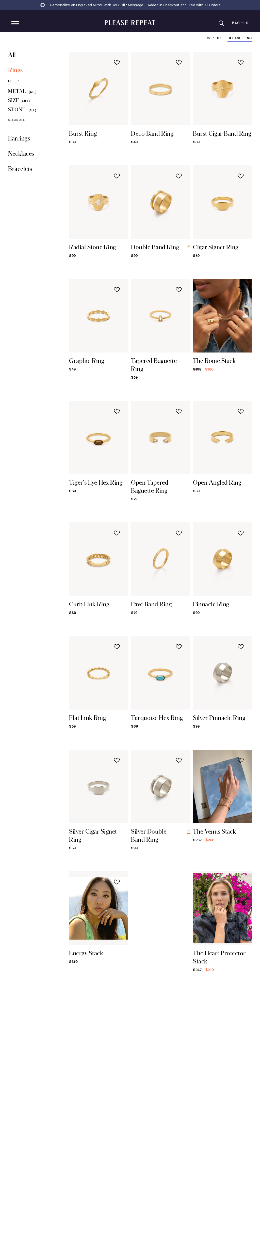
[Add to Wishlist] (117, 62)
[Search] (221, 23)
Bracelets (20, 168)
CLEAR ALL (16, 120)
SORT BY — (217, 38)
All (12, 54)
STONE (22, 109)
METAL (22, 91)
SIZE (19, 100)
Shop (15, 23)
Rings (15, 69)
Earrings (19, 138)
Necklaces (21, 153)
